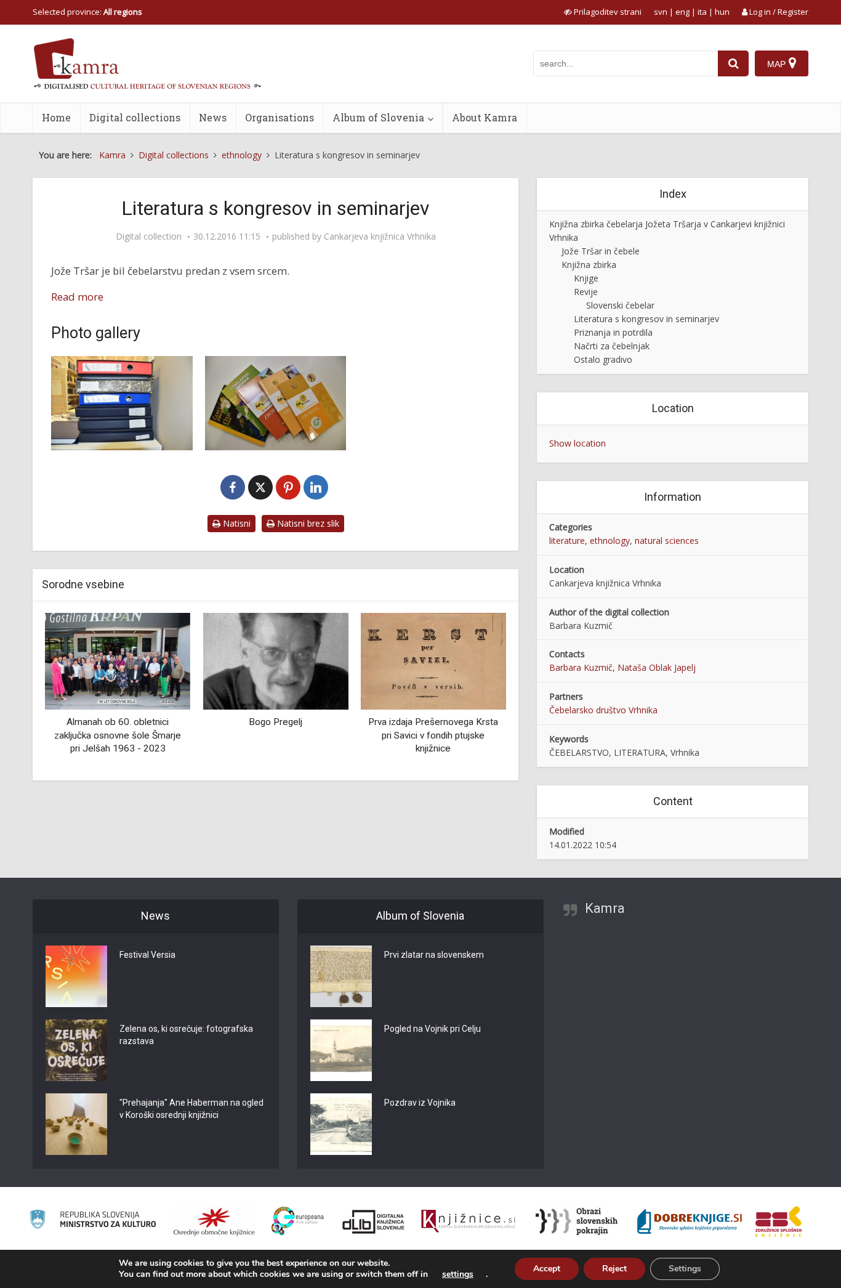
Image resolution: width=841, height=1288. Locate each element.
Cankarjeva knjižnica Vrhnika (380, 236)
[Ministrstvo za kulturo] (92, 1221)
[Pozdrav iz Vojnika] (341, 1124)
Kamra (605, 908)
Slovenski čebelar (620, 305)
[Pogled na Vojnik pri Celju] (341, 1050)
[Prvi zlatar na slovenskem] (341, 976)
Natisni (235, 523)
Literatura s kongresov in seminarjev (646, 319)
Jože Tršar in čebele (600, 251)
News (213, 117)
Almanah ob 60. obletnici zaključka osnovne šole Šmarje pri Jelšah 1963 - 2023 (117, 735)
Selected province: (87, 11)
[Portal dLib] (374, 1221)
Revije (586, 292)
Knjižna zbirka (588, 264)
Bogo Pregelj (275, 721)
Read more (77, 297)
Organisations (279, 117)
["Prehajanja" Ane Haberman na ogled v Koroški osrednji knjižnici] (76, 1124)
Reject (614, 1268)
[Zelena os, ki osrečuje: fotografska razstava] (76, 1050)
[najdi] (733, 63)
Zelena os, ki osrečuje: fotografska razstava (186, 1035)
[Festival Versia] (76, 976)
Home (56, 117)
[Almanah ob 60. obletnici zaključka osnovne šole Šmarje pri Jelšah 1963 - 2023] (117, 660)
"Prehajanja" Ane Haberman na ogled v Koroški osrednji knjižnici (191, 1109)
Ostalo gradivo (603, 359)
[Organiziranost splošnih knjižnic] (214, 1221)
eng (682, 11)
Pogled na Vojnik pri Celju (432, 1029)
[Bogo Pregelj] (275, 660)
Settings (685, 1268)
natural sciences (667, 540)
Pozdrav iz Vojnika (420, 1103)
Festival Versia (147, 955)
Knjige (586, 278)
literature (567, 540)
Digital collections (134, 117)
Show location (577, 443)
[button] (475, 691)
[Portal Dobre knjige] (689, 1221)
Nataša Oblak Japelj (657, 667)
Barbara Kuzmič (581, 667)
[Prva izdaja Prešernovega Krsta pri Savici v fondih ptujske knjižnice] (433, 660)
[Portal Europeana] (297, 1221)
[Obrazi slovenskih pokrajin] (576, 1221)
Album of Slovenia (378, 117)
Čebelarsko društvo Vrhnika (603, 710)
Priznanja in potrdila (613, 332)
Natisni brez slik (307, 523)
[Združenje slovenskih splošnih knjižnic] (468, 1221)
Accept (546, 1268)
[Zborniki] (276, 403)
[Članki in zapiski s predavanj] (122, 403)
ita (702, 11)
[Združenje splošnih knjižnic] (778, 1221)
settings (457, 1274)
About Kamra (484, 117)
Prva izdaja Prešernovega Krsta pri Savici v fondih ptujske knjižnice (433, 735)
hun (722, 11)
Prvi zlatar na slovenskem (434, 955)
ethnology (610, 540)
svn (660, 11)
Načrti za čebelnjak (612, 346)
